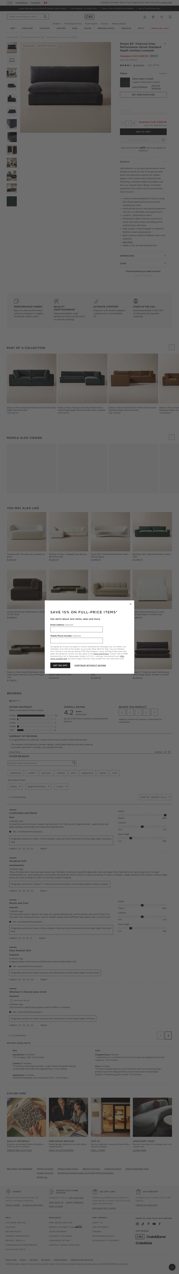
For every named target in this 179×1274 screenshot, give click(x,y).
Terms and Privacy (101, 654)
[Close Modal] (131, 604)
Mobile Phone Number (65, 635)
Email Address (61, 624)
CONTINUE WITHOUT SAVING (90, 665)
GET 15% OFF (60, 665)
